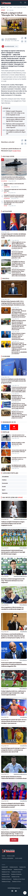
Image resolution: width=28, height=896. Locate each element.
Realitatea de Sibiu (15, 876)
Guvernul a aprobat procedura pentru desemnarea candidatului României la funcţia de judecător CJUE (19, 255)
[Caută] (20, 3)
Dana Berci (13, 39)
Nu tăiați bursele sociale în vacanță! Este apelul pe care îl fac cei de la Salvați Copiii (14, 202)
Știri (7, 7)
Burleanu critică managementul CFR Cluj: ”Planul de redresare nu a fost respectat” (15, 125)
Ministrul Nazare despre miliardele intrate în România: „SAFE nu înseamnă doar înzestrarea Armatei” (18, 336)
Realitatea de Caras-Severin (19, 879)
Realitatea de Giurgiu (6, 881)
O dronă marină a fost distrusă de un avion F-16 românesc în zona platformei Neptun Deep (14, 179)
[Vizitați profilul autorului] (2, 39)
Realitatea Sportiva (14, 867)
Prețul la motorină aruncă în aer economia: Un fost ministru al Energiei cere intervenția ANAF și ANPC (19, 389)
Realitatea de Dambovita (16, 874)
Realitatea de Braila (6, 876)
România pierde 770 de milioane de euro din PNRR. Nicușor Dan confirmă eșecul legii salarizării (19, 406)
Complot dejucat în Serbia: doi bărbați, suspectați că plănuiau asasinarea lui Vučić (13, 236)
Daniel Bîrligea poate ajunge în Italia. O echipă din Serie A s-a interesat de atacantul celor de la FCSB (13, 750)
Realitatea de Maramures (20, 519)
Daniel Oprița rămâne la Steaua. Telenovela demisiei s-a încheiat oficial (14, 777)
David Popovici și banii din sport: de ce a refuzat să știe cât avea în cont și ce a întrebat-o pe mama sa (13, 721)
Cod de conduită (18, 858)
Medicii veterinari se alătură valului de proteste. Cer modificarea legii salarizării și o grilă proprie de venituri (19, 415)
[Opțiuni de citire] (25, 892)
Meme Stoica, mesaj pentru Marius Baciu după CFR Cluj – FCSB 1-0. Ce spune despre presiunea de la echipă (12, 833)
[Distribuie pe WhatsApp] (22, 41)
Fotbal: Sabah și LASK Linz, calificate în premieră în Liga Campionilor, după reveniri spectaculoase (13, 693)
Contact (3, 855)
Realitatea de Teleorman (7, 869)
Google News (16, 151)
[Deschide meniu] (25, 3)
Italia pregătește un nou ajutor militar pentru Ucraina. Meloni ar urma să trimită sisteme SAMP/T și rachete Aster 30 (19, 245)
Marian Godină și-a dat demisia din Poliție (18, 443)
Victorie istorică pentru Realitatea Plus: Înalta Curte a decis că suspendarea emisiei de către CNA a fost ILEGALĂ (19, 273)
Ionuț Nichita (23, 631)
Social (5, 205)
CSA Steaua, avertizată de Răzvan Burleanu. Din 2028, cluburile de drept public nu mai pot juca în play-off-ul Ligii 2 (13, 636)
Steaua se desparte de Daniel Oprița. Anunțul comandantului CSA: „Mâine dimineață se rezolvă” (13, 805)
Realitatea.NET (5, 867)
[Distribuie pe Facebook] (25, 38)
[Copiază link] (22, 38)
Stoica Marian (23, 548)
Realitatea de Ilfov (5, 874)
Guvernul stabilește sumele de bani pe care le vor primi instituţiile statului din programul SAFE (13, 381)
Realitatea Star (22, 867)
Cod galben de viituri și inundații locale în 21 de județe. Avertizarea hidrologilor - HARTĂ (18, 264)
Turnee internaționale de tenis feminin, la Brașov (19, 450)
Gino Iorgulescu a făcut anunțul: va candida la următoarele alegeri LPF (15, 132)
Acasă (4, 7)
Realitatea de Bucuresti (6, 879)
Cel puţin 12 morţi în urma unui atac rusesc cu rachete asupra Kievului (14, 196)
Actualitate (4, 181)
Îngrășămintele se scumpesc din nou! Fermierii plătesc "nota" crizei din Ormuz (18, 398)
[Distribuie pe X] (25, 41)
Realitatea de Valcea (16, 881)
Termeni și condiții (11, 855)
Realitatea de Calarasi (16, 871)
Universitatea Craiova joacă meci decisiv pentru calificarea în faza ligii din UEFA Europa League (15, 119)
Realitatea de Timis (6, 871)
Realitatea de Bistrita (18, 869)
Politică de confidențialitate (7, 858)
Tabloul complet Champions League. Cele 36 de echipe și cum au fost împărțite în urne (15, 113)
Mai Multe (14, 840)
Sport (11, 7)
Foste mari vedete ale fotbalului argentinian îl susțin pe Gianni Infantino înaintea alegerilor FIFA (14, 664)
